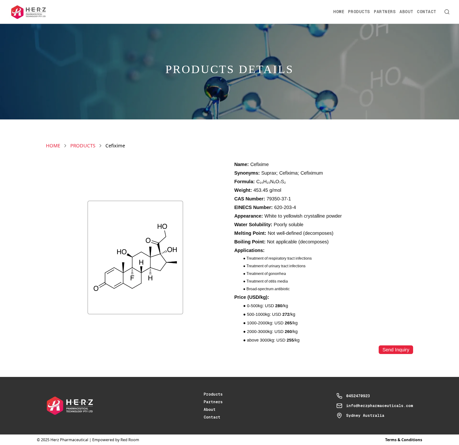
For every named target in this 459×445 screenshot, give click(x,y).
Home (338, 11)
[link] (115, 145)
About (406, 11)
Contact (426, 11)
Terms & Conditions (403, 439)
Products (359, 11)
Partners (385, 11)
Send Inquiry (395, 349)
